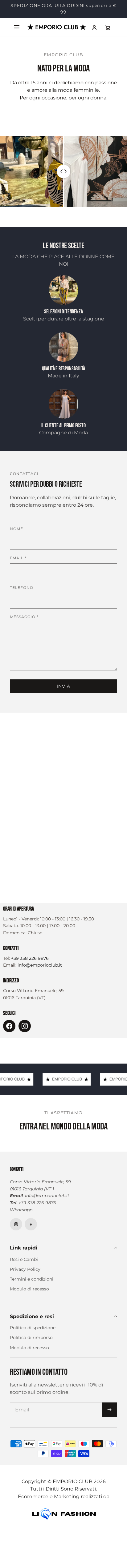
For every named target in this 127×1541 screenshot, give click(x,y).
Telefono (21, 594)
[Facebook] (9, 1032)
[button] (108, 34)
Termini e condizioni (31, 1285)
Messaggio (24, 623)
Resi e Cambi (24, 1266)
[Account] (94, 34)
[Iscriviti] (109, 1416)
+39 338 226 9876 (30, 965)
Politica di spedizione (32, 1334)
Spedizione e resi (32, 1323)
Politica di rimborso (31, 1344)
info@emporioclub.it (40, 971)
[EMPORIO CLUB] (57, 34)
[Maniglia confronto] (63, 178)
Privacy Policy (25, 1275)
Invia (63, 692)
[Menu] (16, 34)
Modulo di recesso (29, 1295)
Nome (16, 535)
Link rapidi (23, 1254)
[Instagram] (24, 1032)
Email (18, 564)
